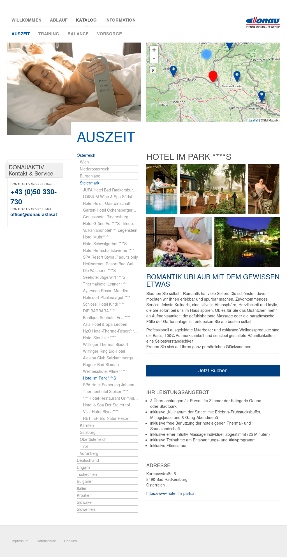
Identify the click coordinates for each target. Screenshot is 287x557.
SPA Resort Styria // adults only (110, 257)
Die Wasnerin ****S (99, 270)
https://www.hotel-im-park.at (171, 493)
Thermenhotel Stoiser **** (105, 391)
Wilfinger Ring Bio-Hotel (104, 351)
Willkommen (26, 20)
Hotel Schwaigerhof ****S (105, 243)
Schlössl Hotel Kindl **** (103, 304)
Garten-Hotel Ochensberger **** (110, 210)
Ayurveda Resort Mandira (105, 290)
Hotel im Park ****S (99, 378)
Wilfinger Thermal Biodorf (105, 344)
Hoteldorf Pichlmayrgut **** (106, 297)
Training (48, 34)
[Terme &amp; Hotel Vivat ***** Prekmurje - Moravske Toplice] (236, 77)
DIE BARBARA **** (99, 310)
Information (120, 20)
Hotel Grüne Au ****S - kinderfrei (110, 223)
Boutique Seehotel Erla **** (106, 317)
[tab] (109, 161)
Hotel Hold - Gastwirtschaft (106, 203)
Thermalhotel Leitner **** (105, 284)
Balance (78, 34)
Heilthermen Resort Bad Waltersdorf (110, 263)
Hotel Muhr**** (95, 237)
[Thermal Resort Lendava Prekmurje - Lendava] (261, 96)
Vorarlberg (89, 453)
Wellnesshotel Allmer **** (105, 371)
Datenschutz (46, 540)
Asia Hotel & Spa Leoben (105, 324)
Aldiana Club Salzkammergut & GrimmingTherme (110, 358)
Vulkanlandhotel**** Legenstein (110, 230)
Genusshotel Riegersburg (105, 216)
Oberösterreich (93, 439)
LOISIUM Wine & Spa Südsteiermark (110, 196)
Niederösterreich (94, 169)
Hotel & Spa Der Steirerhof (106, 405)
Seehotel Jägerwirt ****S (104, 277)
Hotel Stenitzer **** (99, 337)
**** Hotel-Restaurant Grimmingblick (110, 398)
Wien (84, 162)
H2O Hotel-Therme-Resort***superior (110, 331)
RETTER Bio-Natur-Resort (106, 418)
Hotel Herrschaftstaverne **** (108, 250)
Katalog (86, 20)
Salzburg (88, 432)
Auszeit (20, 34)
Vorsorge (109, 34)
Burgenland (90, 176)
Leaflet (253, 120)
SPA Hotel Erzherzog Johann (108, 384)
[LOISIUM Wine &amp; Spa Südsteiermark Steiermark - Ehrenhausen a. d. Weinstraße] (173, 71)
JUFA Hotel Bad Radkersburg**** (110, 190)
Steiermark (89, 183)
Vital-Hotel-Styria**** (100, 411)
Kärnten (87, 425)
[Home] (263, 22)
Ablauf (59, 20)
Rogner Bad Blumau (101, 364)
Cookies (70, 540)
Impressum (19, 540)
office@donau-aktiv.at (33, 214)
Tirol (84, 446)
